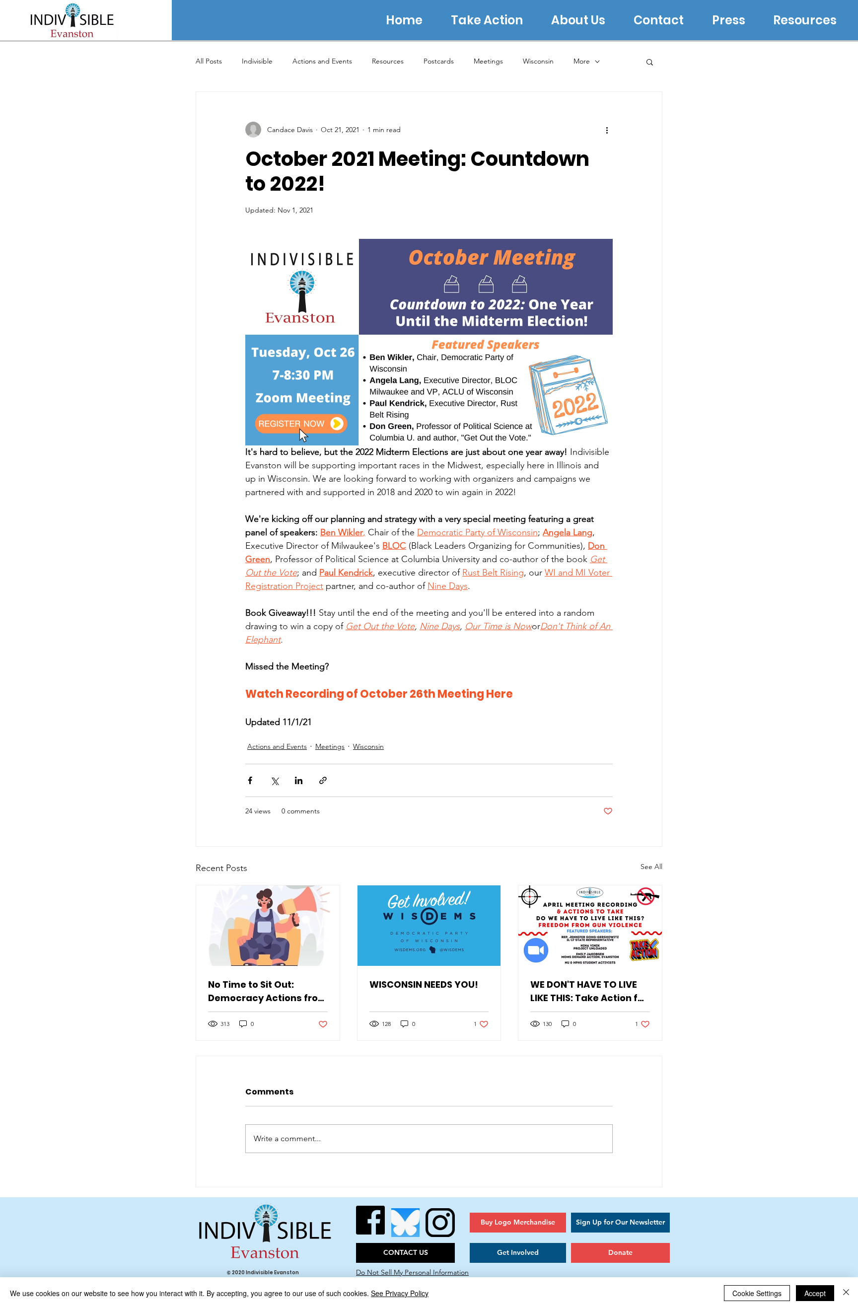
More (581, 61)
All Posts (209, 61)
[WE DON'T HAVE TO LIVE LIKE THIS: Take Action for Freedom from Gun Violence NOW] (590, 925)
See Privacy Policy (400, 1293)
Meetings (488, 61)
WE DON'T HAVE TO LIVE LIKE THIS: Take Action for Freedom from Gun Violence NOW (588, 991)
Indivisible (257, 61)
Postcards (439, 61)
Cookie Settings (757, 1293)
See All (651, 866)
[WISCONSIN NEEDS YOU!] (429, 925)
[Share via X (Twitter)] (274, 780)
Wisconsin (538, 61)
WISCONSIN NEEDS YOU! (423, 984)
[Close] (846, 1293)
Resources (388, 61)
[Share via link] (323, 780)
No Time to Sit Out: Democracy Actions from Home (267, 991)
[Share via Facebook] (250, 780)
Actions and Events (322, 61)
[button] (649, 62)
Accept (815, 1293)
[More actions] (607, 130)
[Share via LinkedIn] (298, 780)
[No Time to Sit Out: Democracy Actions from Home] (268, 925)
